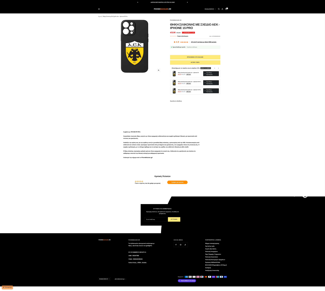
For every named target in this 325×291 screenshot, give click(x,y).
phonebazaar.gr (175, 20)
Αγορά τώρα (195, 62)
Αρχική (100, 16)
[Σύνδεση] (222, 9)
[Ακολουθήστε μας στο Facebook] (176, 244)
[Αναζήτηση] (219, 9)
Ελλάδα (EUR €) (209, 9)
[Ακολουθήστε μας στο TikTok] (185, 244)
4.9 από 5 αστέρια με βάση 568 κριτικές (203, 42)
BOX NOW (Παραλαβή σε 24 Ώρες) (216, 265)
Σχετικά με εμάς (210, 246)
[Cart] (226, 9)
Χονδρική (208, 268)
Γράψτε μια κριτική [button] (177, 182)
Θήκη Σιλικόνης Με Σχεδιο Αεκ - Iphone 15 (188, 72)
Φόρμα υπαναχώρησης (212, 243)
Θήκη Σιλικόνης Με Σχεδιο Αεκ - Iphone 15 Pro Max (190, 81)
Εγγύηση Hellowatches (212, 262)
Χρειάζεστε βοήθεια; (176, 101)
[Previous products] (215, 68)
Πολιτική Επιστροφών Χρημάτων (215, 260)
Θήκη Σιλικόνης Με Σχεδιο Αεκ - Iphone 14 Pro (189, 89)
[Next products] (218, 68)
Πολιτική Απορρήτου (211, 251)
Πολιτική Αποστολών (211, 257)
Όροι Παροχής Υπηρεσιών (213, 254)
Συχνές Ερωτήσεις (210, 249)
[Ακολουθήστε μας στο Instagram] (180, 244)
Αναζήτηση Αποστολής (212, 270)
